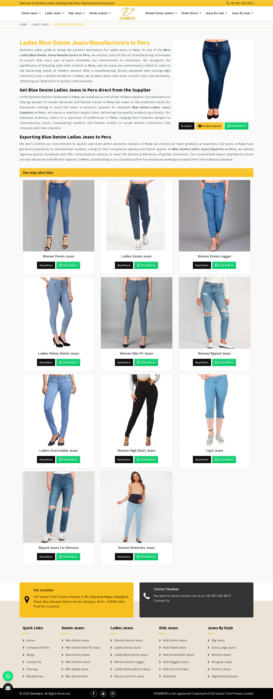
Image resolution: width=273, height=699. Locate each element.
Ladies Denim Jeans (127, 647)
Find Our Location (47, 606)
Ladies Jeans (53, 13)
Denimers (36, 693)
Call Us (187, 126)
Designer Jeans (222, 662)
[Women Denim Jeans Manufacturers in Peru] (58, 216)
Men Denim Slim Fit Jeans (83, 647)
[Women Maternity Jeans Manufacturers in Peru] (136, 507)
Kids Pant (169, 676)
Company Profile (38, 647)
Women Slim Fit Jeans (129, 676)
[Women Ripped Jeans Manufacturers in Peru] (214, 313)
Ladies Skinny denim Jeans (132, 669)
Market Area (35, 676)
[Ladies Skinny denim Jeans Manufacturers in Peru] (58, 313)
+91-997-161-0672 (241, 3)
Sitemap (32, 669)
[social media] (94, 694)
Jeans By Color (215, 13)
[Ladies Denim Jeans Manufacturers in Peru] (136, 216)
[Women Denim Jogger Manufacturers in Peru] (214, 216)
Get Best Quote (211, 126)
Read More (46, 265)
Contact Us (161, 600)
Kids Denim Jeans (175, 640)
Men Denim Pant (77, 676)
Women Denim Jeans (128, 640)
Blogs (31, 654)
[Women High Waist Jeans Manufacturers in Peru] (136, 410)
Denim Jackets (98, 13)
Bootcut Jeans (221, 654)
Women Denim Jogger (129, 662)
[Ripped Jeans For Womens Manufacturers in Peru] (58, 507)
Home (23, 24)
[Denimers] (127, 13)
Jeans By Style (241, 13)
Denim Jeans (30, 13)
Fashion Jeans (221, 669)
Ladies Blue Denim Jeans (131, 654)
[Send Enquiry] (213, 79)
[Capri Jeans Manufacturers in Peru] (214, 410)
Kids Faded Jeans (174, 647)
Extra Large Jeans (224, 647)
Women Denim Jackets (159, 13)
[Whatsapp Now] (8, 676)
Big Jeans (218, 640)
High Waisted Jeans (225, 676)
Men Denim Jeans (77, 640)
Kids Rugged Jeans (176, 662)
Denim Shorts (190, 13)
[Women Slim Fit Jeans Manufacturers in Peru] (136, 313)
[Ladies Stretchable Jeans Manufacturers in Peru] (58, 410)
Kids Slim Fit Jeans (175, 669)
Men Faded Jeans (77, 669)
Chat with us (238, 126)
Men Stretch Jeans (78, 662)
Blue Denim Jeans (78, 654)
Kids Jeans (76, 13)
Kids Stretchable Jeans (178, 654)
